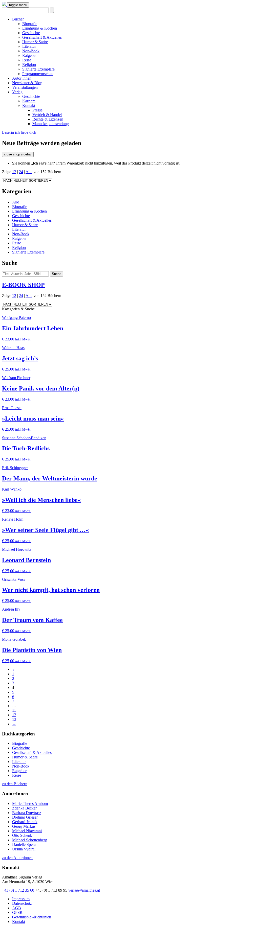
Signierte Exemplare (38, 69)
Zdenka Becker (24, 808)
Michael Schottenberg (29, 840)
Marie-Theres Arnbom (30, 803)
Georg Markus (23, 826)
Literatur (29, 46)
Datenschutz (22, 903)
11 (14, 710)
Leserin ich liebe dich (19, 132)
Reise (26, 60)
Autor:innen (21, 78)
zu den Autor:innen (17, 857)
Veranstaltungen (25, 87)
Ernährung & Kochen (39, 28)
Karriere (28, 101)
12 (14, 172)
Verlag (17, 92)
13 (14, 719)
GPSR (17, 912)
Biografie (29, 23)
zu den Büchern (14, 784)
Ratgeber (29, 55)
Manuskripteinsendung (50, 124)
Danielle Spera (24, 844)
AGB (16, 908)
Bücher (18, 19)
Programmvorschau (37, 74)
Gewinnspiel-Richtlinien (31, 917)
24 (21, 172)
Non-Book (30, 51)
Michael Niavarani (27, 831)
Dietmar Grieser (25, 817)
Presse (37, 110)
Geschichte (31, 33)
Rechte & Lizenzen (47, 119)
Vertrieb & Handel (47, 114)
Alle (29, 172)
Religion (29, 64)
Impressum (21, 899)
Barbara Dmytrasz (26, 812)
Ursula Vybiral (23, 849)
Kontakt (28, 105)
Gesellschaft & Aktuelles (42, 37)
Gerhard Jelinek (24, 822)
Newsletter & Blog (27, 83)
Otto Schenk (22, 835)
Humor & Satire (35, 42)
